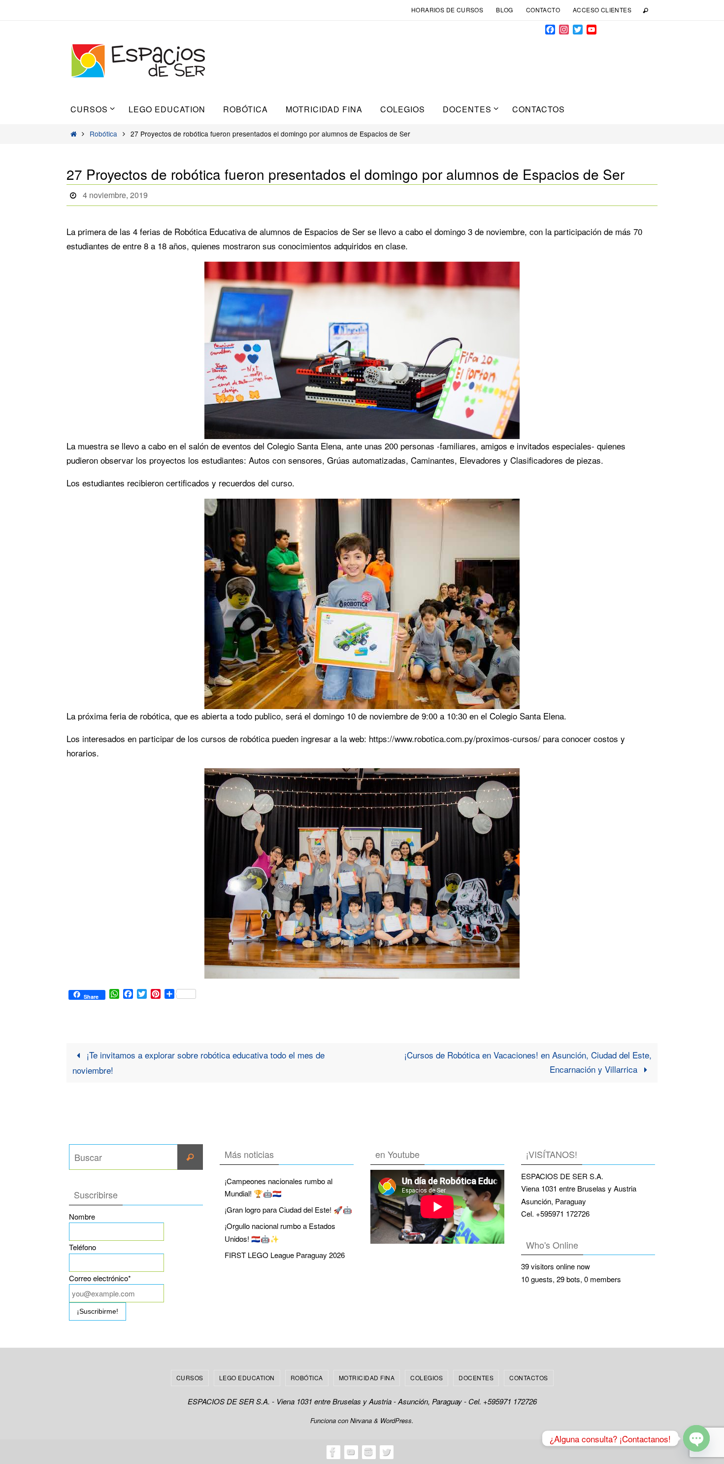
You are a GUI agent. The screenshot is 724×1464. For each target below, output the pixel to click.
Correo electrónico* (100, 1278)
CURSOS (189, 1377)
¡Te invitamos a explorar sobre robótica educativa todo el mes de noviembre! (198, 1062)
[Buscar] (190, 1157)
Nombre (82, 1216)
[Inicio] (73, 133)
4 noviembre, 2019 (115, 195)
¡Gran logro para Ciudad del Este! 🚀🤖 (288, 1209)
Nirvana (361, 1420)
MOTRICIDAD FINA (367, 1377)
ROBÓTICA (307, 1377)
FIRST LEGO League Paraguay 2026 (285, 1255)
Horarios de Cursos (447, 9)
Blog (504, 9)
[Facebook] (333, 1451)
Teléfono (82, 1247)
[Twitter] (386, 1451)
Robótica (103, 133)
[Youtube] (350, 1451)
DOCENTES (476, 1377)
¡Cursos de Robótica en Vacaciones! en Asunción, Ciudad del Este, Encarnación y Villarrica (528, 1062)
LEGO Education (247, 1377)
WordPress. (397, 1420)
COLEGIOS (426, 1377)
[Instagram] (368, 1451)
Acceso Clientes (602, 9)
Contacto (543, 9)
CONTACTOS (528, 1377)
